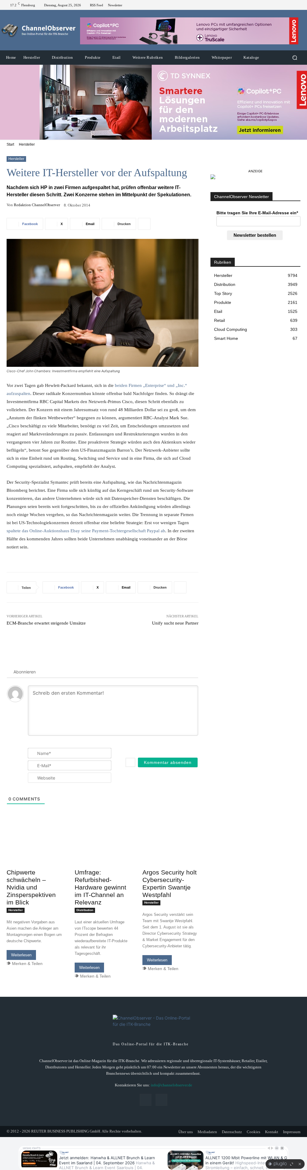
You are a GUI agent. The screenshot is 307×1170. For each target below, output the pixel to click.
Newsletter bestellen (255, 235)
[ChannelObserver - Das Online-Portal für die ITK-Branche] (39, 30)
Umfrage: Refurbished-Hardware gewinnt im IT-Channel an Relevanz (100, 887)
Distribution (84, 910)
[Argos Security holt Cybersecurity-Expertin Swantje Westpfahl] (170, 852)
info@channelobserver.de (171, 1085)
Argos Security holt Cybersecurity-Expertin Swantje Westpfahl (169, 883)
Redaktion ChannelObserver (37, 205)
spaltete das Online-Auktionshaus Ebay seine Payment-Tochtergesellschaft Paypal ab (86, 530)
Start (10, 144)
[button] (295, 58)
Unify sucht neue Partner (175, 623)
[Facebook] (290, 5)
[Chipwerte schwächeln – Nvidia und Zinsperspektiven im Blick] (35, 852)
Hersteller (27, 144)
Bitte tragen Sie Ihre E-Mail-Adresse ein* (257, 212)
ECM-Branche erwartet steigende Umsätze (46, 623)
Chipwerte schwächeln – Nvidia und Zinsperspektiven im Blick (31, 887)
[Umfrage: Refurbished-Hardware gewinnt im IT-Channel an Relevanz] (103, 852)
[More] (144, 224)
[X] (298, 5)
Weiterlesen (21, 955)
